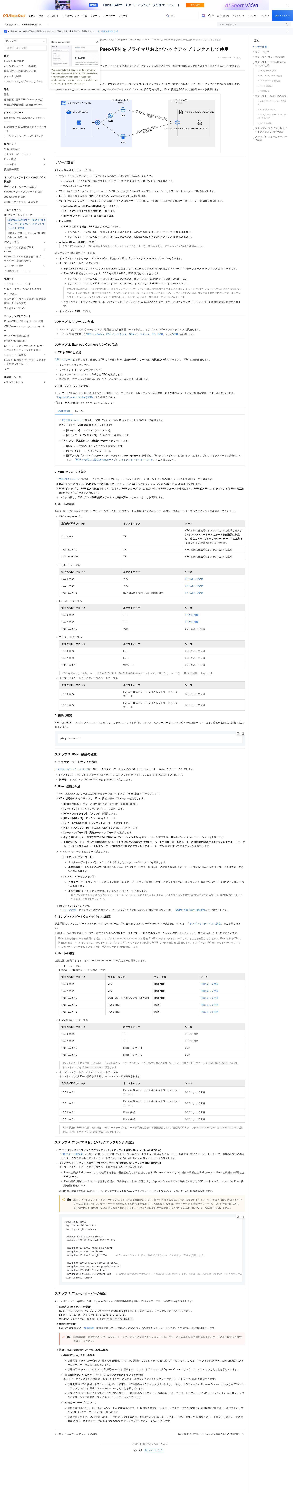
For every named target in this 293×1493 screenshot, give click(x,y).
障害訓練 (89, 1328)
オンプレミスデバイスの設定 (205, 923)
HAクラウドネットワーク (129, 39)
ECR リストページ (72, 420)
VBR (175, 334)
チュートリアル (107, 39)
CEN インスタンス (139, 334)
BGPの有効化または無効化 (191, 909)
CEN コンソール (64, 359)
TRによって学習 (194, 578)
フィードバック (155, 1450)
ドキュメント (11, 24)
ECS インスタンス (116, 334)
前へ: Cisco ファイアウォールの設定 (78, 1434)
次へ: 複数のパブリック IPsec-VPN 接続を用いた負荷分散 (209, 1434)
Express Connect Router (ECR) (75, 397)
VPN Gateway (29, 24)
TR (153, 334)
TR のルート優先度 (72, 1154)
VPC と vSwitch (95, 334)
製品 (239, 57)
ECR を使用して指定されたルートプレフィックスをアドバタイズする (114, 459)
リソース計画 (69, 909)
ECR (160, 334)
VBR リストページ (69, 479)
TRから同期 (191, 614)
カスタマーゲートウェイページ (72, 769)
